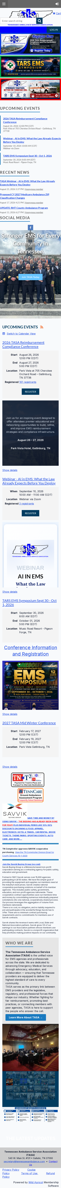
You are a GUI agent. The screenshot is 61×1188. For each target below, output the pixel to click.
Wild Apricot (35, 1182)
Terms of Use (29, 1173)
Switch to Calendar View (21, 333)
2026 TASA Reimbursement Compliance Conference (23, 344)
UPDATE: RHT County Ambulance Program (24, 207)
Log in (54, 29)
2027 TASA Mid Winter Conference (29, 723)
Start (14, 354)
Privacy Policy (10, 1169)
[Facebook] (30, 227)
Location (11, 370)
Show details (9, 470)
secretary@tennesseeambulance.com (24, 1161)
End (15, 362)
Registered (11, 382)
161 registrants (27, 382)
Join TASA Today (30, 276)
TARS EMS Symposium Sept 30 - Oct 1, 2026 (27, 155)
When (13, 491)
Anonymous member (34, 189)
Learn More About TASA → (26, 1017)
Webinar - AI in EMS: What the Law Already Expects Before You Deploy (29, 481)
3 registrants (26, 503)
